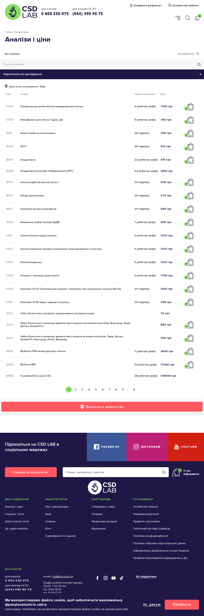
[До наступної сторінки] (133, 390)
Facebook (110, 446)
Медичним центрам (104, 521)
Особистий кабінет (185, 5)
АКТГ (23, 146)
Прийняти (182, 604)
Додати (189, 106)
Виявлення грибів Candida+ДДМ (39, 222)
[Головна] (21, 12)
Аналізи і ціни (14, 506)
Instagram (151, 446)
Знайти (199, 64)
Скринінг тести (14, 514)
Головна (9, 32)
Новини (50, 521)
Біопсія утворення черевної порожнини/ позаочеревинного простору (61, 248)
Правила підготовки (146, 521)
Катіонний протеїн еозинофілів (38, 209)
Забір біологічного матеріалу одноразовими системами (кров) (57, 313)
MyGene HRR (27, 364)
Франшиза (99, 528)
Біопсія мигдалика (31, 262)
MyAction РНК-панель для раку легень (43, 351)
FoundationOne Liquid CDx (35, 375)
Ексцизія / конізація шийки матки (39, 275)
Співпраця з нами (103, 506)
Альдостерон (28, 159)
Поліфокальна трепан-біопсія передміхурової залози (51, 106)
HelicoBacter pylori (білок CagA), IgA (41, 119)
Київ (42, 86)
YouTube (189, 446)
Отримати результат (147, 5)
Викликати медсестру (105, 407)
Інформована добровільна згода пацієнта (161, 550)
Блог (48, 528)
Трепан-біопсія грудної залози (38, 235)
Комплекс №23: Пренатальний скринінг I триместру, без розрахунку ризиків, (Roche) (70, 288)
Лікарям (97, 514)
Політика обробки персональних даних (159, 543)
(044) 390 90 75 (87, 13)
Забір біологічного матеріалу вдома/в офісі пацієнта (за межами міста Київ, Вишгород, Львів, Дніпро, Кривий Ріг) (75, 325)
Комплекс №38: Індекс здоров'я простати (44, 302)
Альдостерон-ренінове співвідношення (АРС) (46, 171)
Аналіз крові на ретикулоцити (37, 133)
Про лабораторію (57, 506)
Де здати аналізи (16, 528)
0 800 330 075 (55, 13)
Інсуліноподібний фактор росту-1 (39, 182)
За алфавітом (186, 54)
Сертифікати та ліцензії (60, 536)
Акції (48, 514)
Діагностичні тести (17, 521)
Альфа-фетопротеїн (32, 195)
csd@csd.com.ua (62, 576)
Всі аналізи (12, 54)
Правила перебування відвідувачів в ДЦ (160, 558)
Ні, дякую (152, 604)
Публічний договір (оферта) (151, 528)
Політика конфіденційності (150, 536)
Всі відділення (146, 576)
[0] (196, 18)
